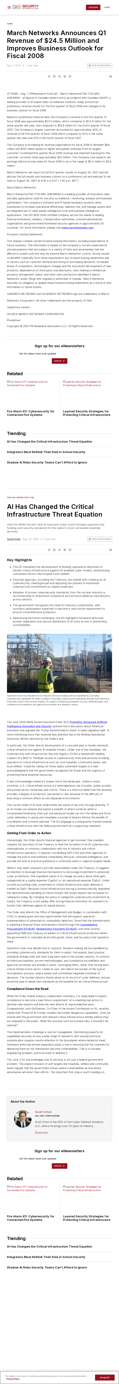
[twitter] (59, 76)
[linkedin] (54, 76)
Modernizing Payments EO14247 (56, 928)
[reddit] (64, 76)
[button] (9, 7)
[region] (59, 1377)
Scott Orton (13, 539)
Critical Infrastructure (20, 497)
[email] (69, 76)
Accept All (104, 1377)
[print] (110, 76)
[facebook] (49, 76)
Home (10, 24)
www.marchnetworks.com (77, 227)
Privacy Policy (13, 1379)
